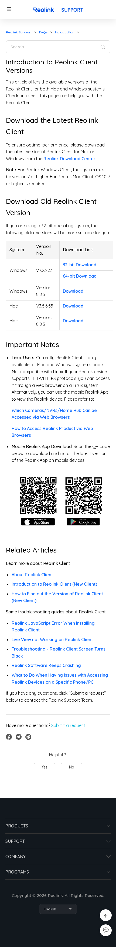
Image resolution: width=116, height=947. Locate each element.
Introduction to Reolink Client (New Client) (54, 584)
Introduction (64, 32)
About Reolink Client (32, 574)
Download (73, 291)
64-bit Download (80, 276)
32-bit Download (79, 264)
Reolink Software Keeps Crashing (46, 665)
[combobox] (58, 909)
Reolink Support (19, 32)
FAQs (43, 32)
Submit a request (68, 725)
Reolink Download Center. (69, 158)
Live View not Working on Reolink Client (52, 639)
